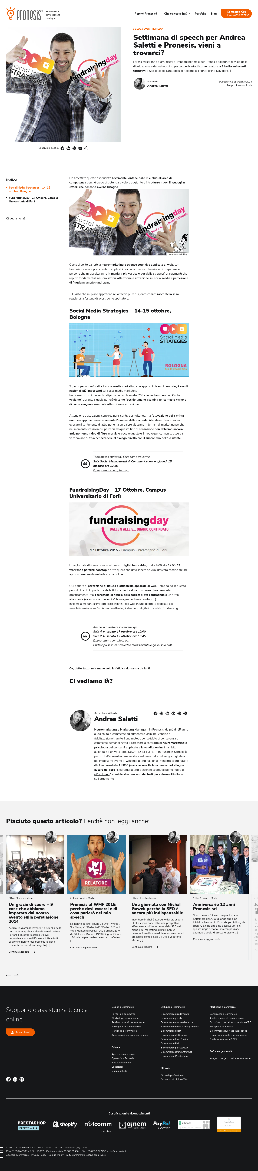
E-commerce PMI (170, 1043)
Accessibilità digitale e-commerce (129, 1035)
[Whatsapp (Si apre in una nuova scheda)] (86, 148)
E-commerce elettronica (174, 1035)
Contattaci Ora (236, 13)
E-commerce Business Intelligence (228, 1031)
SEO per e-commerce (221, 1026)
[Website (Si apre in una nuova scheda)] (179, 713)
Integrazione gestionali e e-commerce (230, 1058)
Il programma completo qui (111, 470)
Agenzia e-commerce (123, 1054)
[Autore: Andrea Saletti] (139, 83)
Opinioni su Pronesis (122, 1058)
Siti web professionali (172, 1075)
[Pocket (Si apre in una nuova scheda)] (80, 148)
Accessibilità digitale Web (174, 1079)
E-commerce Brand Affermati (176, 1052)
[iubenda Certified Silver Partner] (194, 1124)
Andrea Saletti (157, 85)
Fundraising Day (210, 70)
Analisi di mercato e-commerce (227, 1018)
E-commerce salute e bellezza (177, 1022)
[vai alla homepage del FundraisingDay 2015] (129, 529)
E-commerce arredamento (175, 1014)
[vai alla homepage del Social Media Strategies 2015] (129, 349)
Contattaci (117, 1067)
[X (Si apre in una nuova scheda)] (74, 148)
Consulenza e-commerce (223, 1014)
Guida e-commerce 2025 (223, 1039)
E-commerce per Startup (174, 1048)
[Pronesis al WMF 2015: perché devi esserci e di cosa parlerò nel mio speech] (96, 864)
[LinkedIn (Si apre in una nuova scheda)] (167, 713)
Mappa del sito (119, 1071)
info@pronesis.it (117, 1151)
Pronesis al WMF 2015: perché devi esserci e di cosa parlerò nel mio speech (93, 911)
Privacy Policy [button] (38, 1155)
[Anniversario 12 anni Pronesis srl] (219, 864)
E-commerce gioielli (171, 1018)
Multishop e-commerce (124, 1031)
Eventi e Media (153, 29)
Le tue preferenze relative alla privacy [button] (86, 1155)
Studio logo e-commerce (124, 1018)
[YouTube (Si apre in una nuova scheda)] (173, 713)
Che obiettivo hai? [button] (176, 13)
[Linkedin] (15, 1079)
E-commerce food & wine (174, 1039)
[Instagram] (21, 1079)
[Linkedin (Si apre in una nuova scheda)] (68, 148)
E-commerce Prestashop (174, 1056)
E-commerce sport (171, 1031)
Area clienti (23, 1032)
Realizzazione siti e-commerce (127, 1022)
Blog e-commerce (121, 1062)
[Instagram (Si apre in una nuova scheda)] (161, 713)
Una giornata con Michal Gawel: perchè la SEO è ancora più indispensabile (157, 909)
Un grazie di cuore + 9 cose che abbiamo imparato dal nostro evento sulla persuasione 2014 (33, 913)
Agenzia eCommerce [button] (17, 1155)
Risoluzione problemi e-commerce (228, 1035)
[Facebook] (8, 1079)
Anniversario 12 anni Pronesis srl (214, 907)
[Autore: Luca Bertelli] (235, 837)
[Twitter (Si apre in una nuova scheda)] (185, 713)
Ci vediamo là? (15, 218)
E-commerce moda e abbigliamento (180, 1026)
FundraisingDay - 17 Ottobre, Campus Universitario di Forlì (33, 199)
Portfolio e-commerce (123, 1014)
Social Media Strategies (164, 70)
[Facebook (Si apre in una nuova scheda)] (62, 148)
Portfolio (200, 13)
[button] (8, 975)
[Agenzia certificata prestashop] (32, 1124)
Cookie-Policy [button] (56, 1155)
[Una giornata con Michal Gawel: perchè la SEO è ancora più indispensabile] (158, 864)
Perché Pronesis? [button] (146, 13)
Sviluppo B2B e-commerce (126, 1026)
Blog (214, 13)
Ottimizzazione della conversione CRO (231, 1022)
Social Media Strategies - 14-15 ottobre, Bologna (29, 189)
